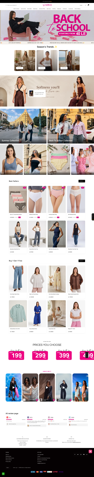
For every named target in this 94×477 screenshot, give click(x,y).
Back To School (16, 8)
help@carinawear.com (41, 463)
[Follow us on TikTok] (86, 454)
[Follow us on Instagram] (80, 454)
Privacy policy (8, 461)
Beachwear (35, 8)
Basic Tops (49, 8)
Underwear (65, 8)
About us (7, 454)
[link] (18, 202)
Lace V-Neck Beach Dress (39, 92)
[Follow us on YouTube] (83, 454)
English (81, 5)
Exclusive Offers (42, 8)
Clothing (53, 8)
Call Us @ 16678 (40, 454)
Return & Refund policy (10, 458)
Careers (38, 456)
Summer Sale (23, 8)
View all (81, 181)
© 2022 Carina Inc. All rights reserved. (25, 467)
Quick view (41, 94)
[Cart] (87, 5)
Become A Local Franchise (42, 459)
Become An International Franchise (43, 458)
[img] (9, 419)
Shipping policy (8, 456)
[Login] (85, 5)
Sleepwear (59, 8)
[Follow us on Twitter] (77, 454)
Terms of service (9, 459)
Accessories (71, 8)
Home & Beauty (77, 8)
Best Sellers (29, 8)
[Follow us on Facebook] (74, 454)
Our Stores (39, 461)
